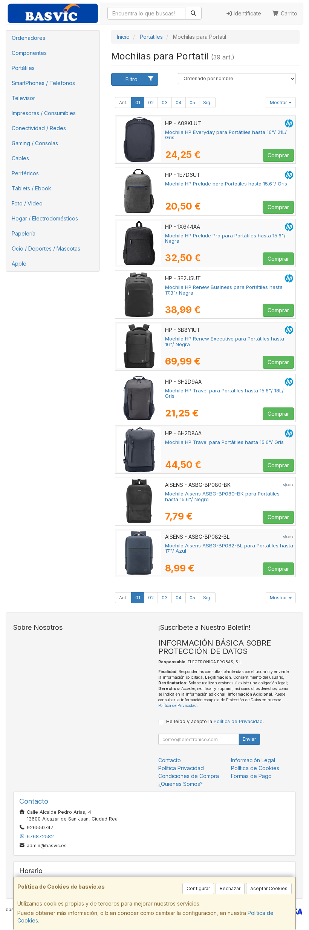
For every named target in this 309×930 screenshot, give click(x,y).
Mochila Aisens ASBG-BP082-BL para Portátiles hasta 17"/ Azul (229, 548)
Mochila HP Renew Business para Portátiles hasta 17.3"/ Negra (224, 290)
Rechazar (230, 888)
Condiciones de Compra (188, 776)
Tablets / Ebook (31, 188)
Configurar (198, 888)
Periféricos (25, 173)
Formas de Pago (251, 776)
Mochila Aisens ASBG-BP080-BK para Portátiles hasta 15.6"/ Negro (222, 496)
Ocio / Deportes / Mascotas (46, 248)
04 (179, 102)
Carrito (288, 13)
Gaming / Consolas (35, 143)
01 (137, 102)
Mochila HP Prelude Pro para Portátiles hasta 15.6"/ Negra (225, 238)
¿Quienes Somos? (180, 784)
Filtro (131, 79)
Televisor (23, 98)
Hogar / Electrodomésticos (45, 218)
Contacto (169, 760)
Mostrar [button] (279, 102)
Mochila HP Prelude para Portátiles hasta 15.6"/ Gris (226, 184)
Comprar (278, 155)
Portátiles (23, 68)
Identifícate (246, 13)
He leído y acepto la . (215, 721)
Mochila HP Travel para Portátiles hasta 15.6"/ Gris (224, 442)
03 (165, 102)
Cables (20, 158)
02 (151, 102)
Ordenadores (28, 38)
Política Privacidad (181, 768)
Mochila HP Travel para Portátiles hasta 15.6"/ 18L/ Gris (224, 393)
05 (192, 102)
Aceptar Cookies (269, 888)
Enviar (249, 739)
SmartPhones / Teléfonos (43, 83)
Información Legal (253, 760)
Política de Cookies (255, 768)
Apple (19, 263)
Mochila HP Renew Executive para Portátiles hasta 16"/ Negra (224, 341)
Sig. (207, 102)
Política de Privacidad (177, 705)
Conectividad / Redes (39, 128)
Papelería (23, 233)
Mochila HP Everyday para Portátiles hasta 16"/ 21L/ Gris (226, 135)
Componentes (29, 53)
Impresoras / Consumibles (44, 113)
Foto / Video (27, 203)
